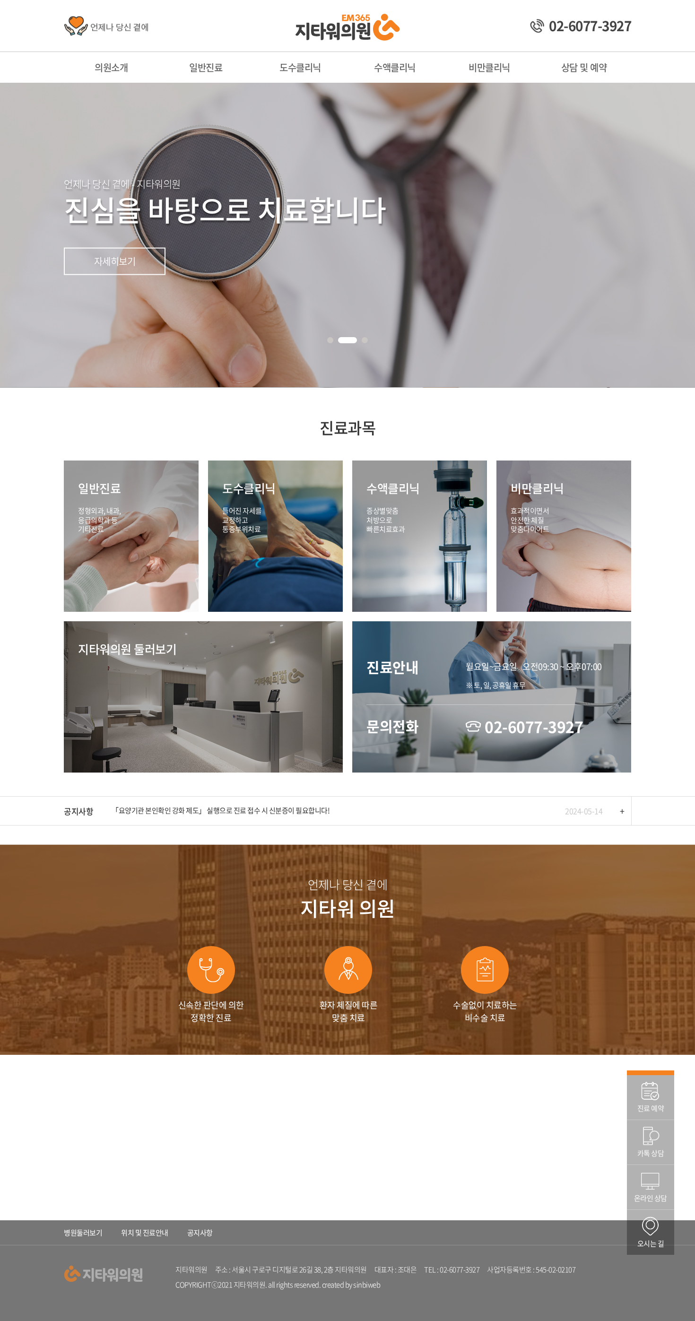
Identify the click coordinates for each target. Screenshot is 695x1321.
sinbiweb (366, 1284)
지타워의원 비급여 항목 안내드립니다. (165, 810)
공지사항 (200, 1232)
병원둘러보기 (83, 1232)
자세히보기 (115, 265)
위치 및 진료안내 (144, 1232)
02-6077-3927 (534, 726)
